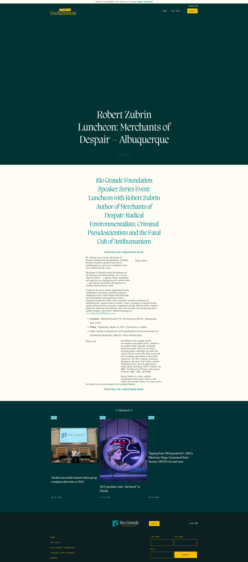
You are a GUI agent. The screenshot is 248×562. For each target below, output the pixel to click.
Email (153, 549)
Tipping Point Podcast (62, 553)
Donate (192, 11)
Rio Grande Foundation (143, 2)
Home (165, 11)
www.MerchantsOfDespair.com (100, 313)
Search (192, 6)
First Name (155, 537)
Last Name (179, 537)
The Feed (175, 11)
